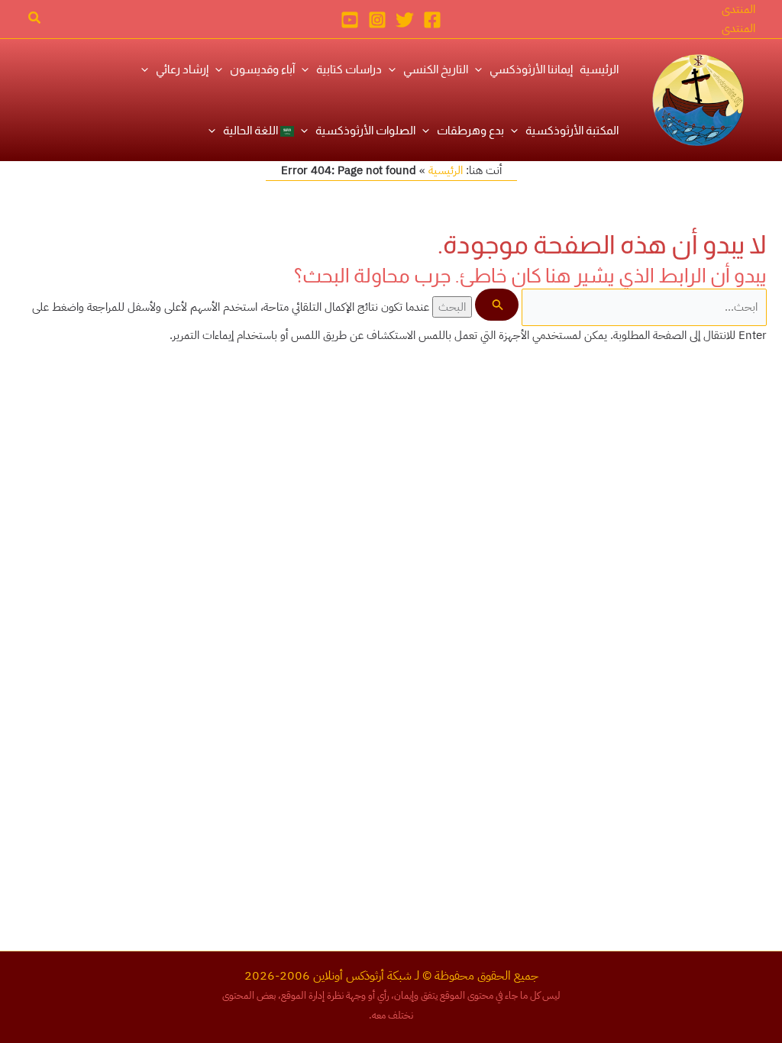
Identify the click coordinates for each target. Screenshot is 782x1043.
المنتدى (738, 28)
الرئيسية (445, 170)
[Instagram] (377, 20)
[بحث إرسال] (496, 305)
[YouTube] (350, 20)
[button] (738, 9)
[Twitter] (405, 20)
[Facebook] (432, 20)
